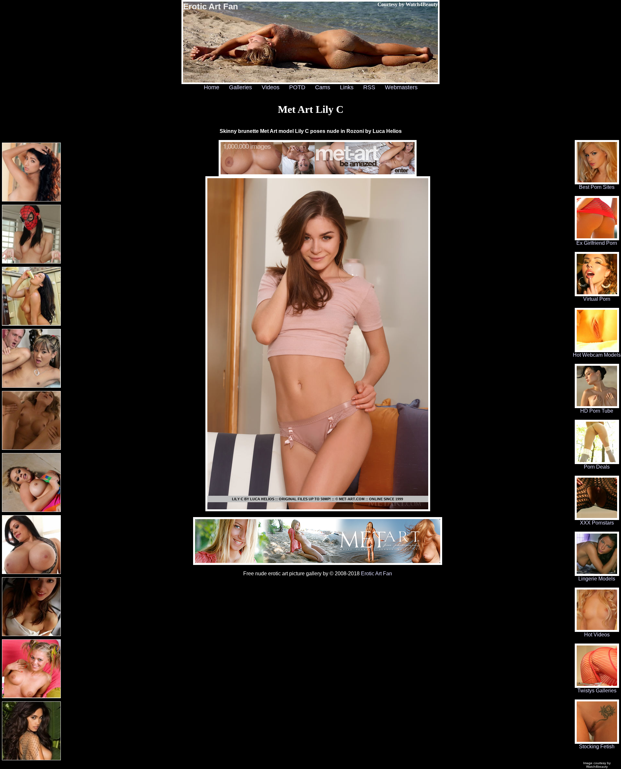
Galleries (240, 87)
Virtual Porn (596, 299)
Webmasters (401, 87)
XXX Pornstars (597, 522)
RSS (369, 87)
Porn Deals (597, 467)
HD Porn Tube (596, 411)
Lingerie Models (596, 578)
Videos (270, 87)
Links (347, 87)
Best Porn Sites (597, 187)
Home (211, 87)
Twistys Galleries (596, 690)
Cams (322, 87)
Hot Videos (597, 634)
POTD (297, 87)
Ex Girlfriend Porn (596, 243)
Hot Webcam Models (597, 355)
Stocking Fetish (597, 746)
